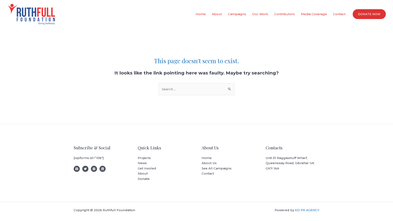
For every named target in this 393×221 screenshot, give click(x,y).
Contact (339, 14)
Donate (144, 179)
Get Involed (147, 168)
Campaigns (237, 14)
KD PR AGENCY (307, 210)
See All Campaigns (217, 168)
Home (201, 14)
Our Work (260, 14)
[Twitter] (85, 169)
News (142, 163)
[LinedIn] (102, 169)
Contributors (284, 14)
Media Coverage (314, 14)
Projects (144, 158)
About (217, 14)
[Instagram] (94, 169)
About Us (209, 163)
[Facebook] (77, 169)
